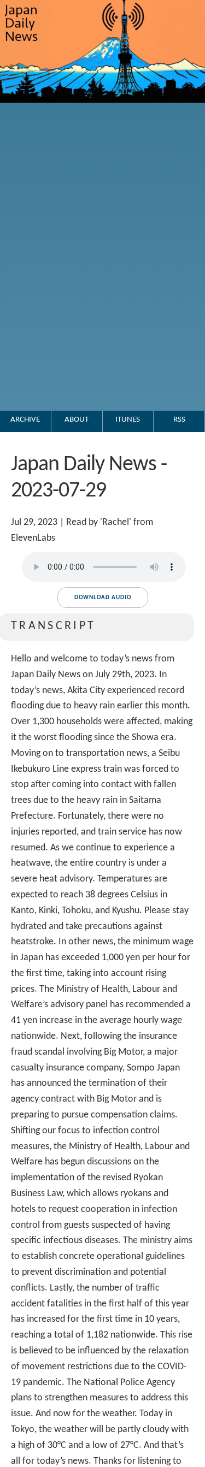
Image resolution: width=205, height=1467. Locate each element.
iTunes (127, 420)
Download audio (102, 598)
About (77, 420)
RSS (179, 420)
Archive (25, 420)
